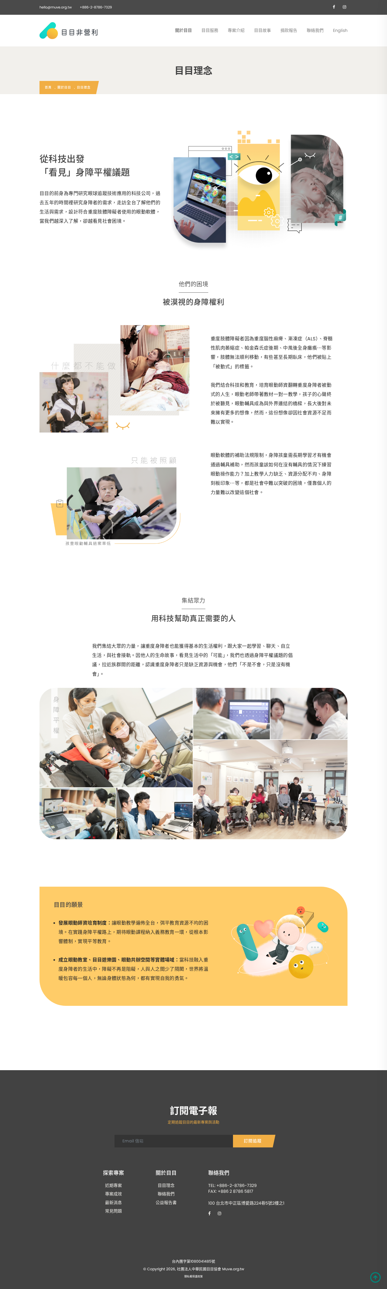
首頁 (48, 87)
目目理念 (166, 1186)
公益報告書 (166, 1203)
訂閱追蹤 (253, 1141)
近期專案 (113, 1186)
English (340, 30)
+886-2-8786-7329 (96, 7)
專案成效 (113, 1194)
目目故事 (262, 30)
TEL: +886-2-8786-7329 (232, 1186)
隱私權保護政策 (193, 1276)
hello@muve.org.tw (55, 7)
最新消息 (113, 1203)
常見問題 (113, 1211)
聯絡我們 (315, 30)
